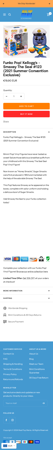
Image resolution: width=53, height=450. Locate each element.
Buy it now (26, 114)
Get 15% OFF (29, 278)
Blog (31, 359)
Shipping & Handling (13, 364)
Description (9, 132)
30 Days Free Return (38, 377)
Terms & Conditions (12, 369)
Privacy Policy (10, 374)
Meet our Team (36, 364)
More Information (12, 291)
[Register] (43, 403)
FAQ (5, 359)
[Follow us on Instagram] (12, 420)
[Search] (9, 14)
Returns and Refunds (13, 379)
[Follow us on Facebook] (6, 420)
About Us (33, 353)
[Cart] (48, 14)
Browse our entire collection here (32, 271)
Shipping (7, 298)
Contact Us (8, 353)
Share (6, 121)
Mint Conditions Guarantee (37, 371)
